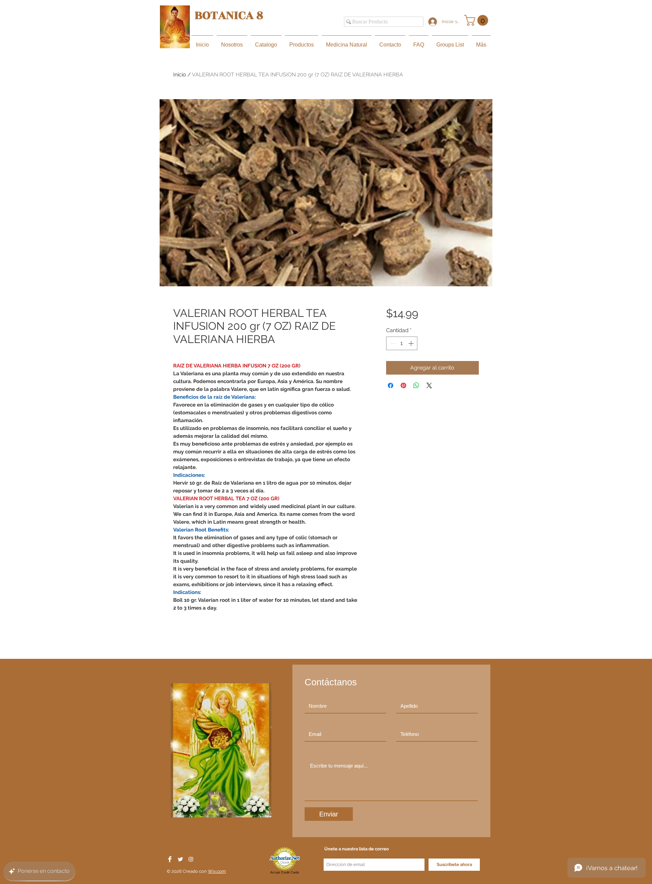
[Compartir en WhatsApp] (416, 385)
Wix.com (217, 871)
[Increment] (411, 343)
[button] (477, 20)
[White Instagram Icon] (191, 859)
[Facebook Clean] (170, 859)
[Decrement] (392, 343)
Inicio (179, 74)
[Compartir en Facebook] (390, 385)
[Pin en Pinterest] (403, 385)
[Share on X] (429, 385)
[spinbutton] (402, 343)
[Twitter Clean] (180, 859)
